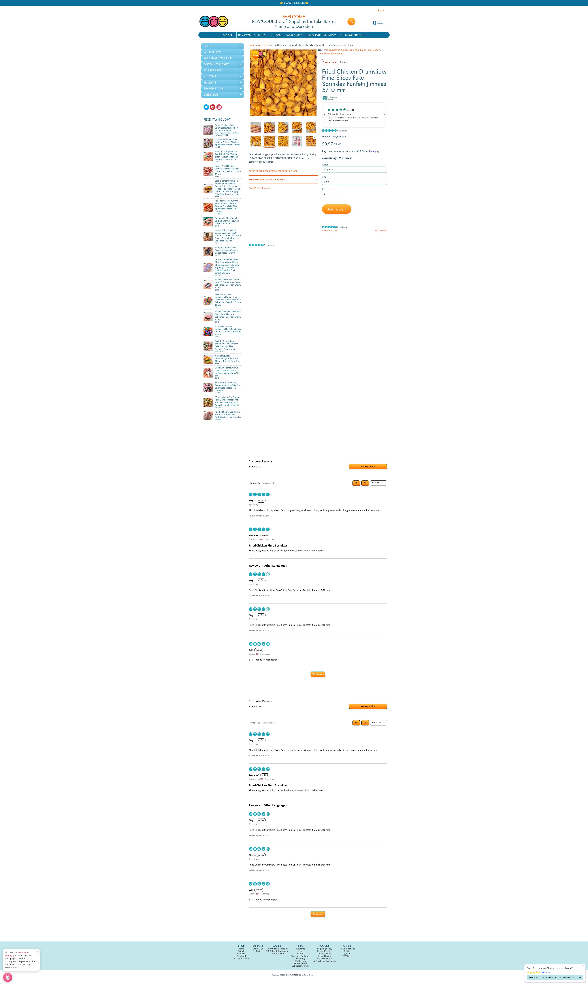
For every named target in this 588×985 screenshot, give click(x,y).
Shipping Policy (324, 948)
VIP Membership (300, 963)
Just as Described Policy (324, 961)
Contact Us (258, 948)
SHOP (224, 46)
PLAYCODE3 (294, 975)
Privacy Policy (324, 953)
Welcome (300, 948)
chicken (328, 50)
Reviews (300, 953)
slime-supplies (325, 53)
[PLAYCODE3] (213, 21)
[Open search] (356, 483)
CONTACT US (263, 35)
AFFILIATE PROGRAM (322, 35)
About (300, 951)
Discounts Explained (300, 956)
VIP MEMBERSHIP (353, 35)
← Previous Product (330, 230)
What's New (300, 961)
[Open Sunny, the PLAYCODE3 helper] (7, 977)
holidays (376, 50)
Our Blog (300, 958)
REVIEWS (244, 35)
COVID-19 (347, 956)
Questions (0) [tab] (269, 482)
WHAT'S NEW (212, 52)
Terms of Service (324, 951)
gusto (347, 953)
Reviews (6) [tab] (255, 482)
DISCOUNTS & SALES (224, 65)
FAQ (279, 35)
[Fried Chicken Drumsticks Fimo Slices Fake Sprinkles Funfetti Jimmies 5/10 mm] (255, 127)
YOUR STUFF (295, 35)
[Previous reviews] (325, 115)
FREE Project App (347, 948)
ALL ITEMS (224, 77)
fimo (369, 50)
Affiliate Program (300, 966)
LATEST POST (224, 95)
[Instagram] (219, 107)
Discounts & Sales (241, 958)
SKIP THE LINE (212, 70)
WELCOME (294, 16)
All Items (241, 953)
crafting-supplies (341, 50)
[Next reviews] (384, 115)
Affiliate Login (277, 953)
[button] (354, 115)
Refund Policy (324, 956)
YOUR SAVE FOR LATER (218, 58)
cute (352, 50)
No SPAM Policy (324, 958)
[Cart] (238, 145)
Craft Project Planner (259, 188)
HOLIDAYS (224, 83)
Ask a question (367, 466)
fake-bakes (360, 50)
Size (324, 177)
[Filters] (365, 483)
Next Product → (381, 230)
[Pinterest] (212, 107)
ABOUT (229, 35)
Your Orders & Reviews (277, 948)
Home (252, 45)
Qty (324, 189)
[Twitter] (206, 107)
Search (241, 951)
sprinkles (338, 53)
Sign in (380, 10)
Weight (325, 164)
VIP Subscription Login (277, 951)
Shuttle (347, 951)
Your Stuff (241, 956)
